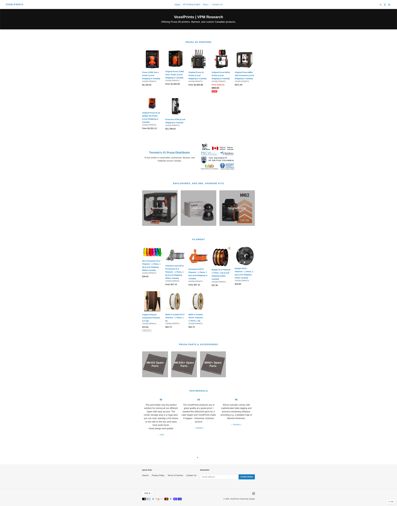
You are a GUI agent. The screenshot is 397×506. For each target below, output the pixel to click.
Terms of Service (175, 475)
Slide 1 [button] (197, 458)
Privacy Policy (158, 475)
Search (145, 475)
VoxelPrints (14, 4)
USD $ (147, 493)
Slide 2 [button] (199, 458)
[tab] (197, 458)
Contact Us (191, 475)
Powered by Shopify (247, 499)
